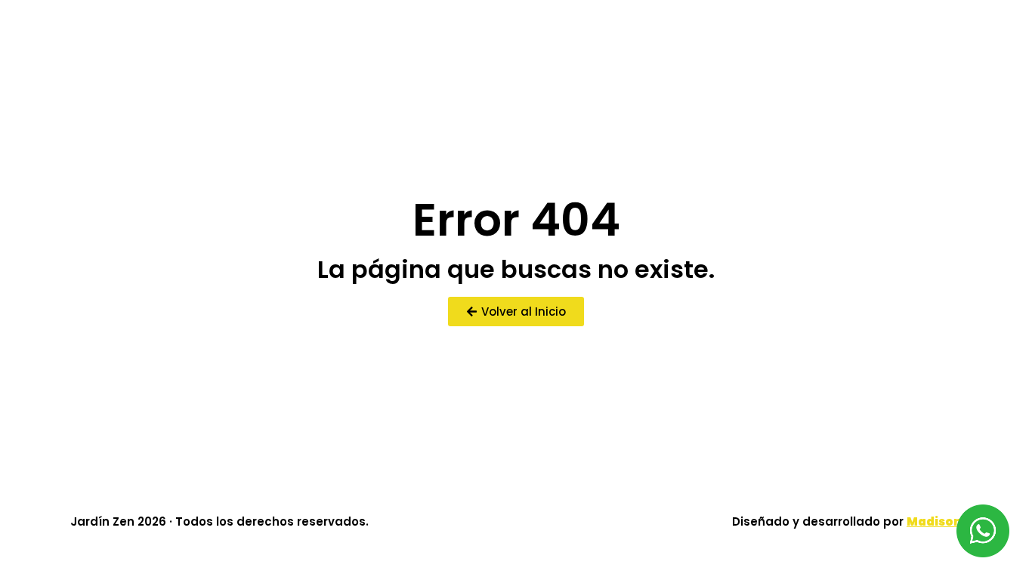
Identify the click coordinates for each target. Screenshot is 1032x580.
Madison (934, 521)
